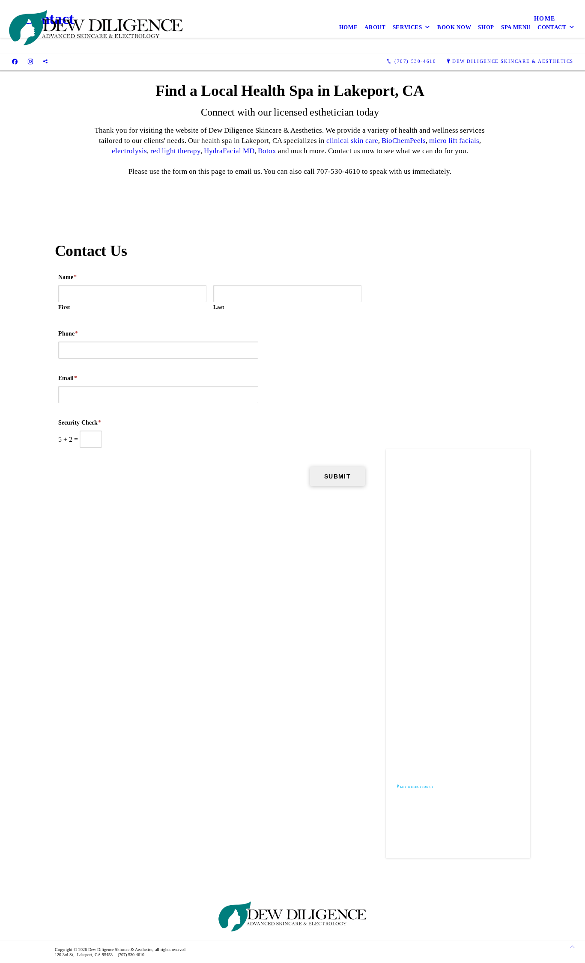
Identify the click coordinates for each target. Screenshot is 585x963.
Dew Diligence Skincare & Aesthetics (512, 61)
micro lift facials (454, 141)
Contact (552, 27)
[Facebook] (15, 61)
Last (218, 307)
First (64, 307)
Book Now (454, 27)
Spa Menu (516, 27)
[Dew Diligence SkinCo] (96, 27)
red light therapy (175, 151)
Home (348, 27)
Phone (68, 333)
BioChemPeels (404, 141)
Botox (267, 151)
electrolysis (129, 151)
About (374, 27)
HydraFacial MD (229, 151)
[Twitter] (45, 61)
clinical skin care (352, 141)
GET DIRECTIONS (415, 787)
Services (407, 27)
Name (67, 277)
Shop (486, 27)
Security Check (79, 422)
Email (67, 378)
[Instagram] (30, 61)
